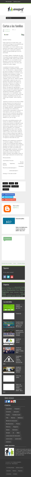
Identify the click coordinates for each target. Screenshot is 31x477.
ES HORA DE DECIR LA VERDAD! (18, 340)
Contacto (15, 474)
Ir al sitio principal (10, 467)
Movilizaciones (11, 290)
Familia (5, 183)
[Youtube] (11, 276)
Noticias (14, 470)
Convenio (12, 287)
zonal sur (6, 189)
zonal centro (6, 186)
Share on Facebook (9, 194)
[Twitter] (8, 276)
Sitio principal (9, 1)
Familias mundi (5, 288)
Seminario (16, 292)
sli (16, 183)
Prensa (17, 290)
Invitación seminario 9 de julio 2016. (19, 306)
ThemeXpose (15, 463)
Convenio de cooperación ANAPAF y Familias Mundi (19, 350)
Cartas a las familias (18, 376)
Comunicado (18, 313)
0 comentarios (7, 31)
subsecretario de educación (14, 294)
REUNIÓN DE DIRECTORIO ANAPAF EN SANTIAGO (18, 369)
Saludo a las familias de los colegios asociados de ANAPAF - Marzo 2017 (21, 228)
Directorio (8, 470)
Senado (21, 292)
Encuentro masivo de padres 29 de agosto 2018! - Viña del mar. (19, 324)
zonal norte (15, 186)
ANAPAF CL (16, 208)
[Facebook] (4, 276)
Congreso (8, 287)
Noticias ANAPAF (17, 462)
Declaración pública (20, 218)
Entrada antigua (21, 263)
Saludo (11, 183)
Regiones (5, 292)
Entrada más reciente (7, 263)
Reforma (22, 290)
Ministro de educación (11, 420)
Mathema (17, 288)
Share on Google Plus (10, 199)
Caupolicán (4, 287)
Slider (4, 294)
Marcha (13, 288)
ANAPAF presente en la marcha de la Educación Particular (20, 333)
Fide (10, 288)
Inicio (14, 263)
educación (17, 287)
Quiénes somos (17, 1)
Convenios (8, 474)
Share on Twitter (9, 197)
